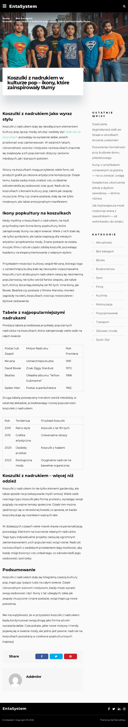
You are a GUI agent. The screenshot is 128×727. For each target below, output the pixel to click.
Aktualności (104, 242)
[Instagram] (124, 709)
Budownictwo (105, 269)
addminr (33, 677)
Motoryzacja (104, 304)
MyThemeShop (117, 720)
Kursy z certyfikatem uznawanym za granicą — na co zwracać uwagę (108, 170)
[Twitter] (113, 709)
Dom (99, 278)
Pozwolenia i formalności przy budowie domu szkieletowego (108, 153)
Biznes (100, 260)
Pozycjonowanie (107, 313)
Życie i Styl (103, 339)
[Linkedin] (119, 709)
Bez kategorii (105, 251)
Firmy (100, 286)
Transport (102, 322)
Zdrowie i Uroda (106, 330)
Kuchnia (101, 295)
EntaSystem (23, 6)
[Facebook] (109, 709)
